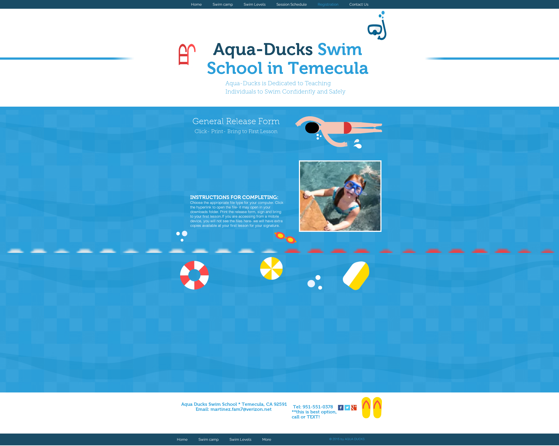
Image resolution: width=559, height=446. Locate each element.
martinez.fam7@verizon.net (241, 409)
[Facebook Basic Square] (340, 407)
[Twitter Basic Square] (347, 407)
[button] (340, 196)
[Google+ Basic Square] (354, 407)
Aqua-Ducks (265, 49)
